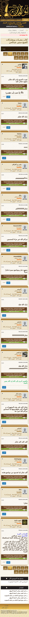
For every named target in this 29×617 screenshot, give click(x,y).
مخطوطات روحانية (12, 30)
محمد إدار (18, 393)
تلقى (11, 71)
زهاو (20, 195)
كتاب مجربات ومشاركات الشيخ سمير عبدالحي (16, 41)
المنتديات (25, 19)
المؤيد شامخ (17, 520)
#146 (3, 404)
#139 (3, 175)
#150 (3, 531)
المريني (19, 289)
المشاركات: (18, 71)
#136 (3, 76)
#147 (3, 438)
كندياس (19, 428)
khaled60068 (17, 256)
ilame (19, 103)
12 (26, 58)
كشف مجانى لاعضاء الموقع (16, 591)
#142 (3, 267)
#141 (3, 236)
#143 (3, 299)
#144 (3, 332)
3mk (20, 489)
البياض (19, 64)
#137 (3, 113)
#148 (3, 469)
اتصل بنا (6, 605)
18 (16, 58)
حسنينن (19, 322)
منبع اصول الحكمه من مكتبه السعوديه (14, 595)
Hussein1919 (17, 226)
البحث (3, 19)
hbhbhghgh (17, 459)
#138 (3, 144)
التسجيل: (19, 69)
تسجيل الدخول (10, 19)
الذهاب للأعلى (4, 607)
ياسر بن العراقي (16, 164)
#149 (3, 500)
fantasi (19, 134)
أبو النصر (18, 352)
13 (21, 58)
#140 (3, 205)
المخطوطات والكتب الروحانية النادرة (18, 32)
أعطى (19, 72)
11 (5, 54)
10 (10, 54)
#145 (3, 363)
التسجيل (19, 19)
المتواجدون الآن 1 (23, 581)
